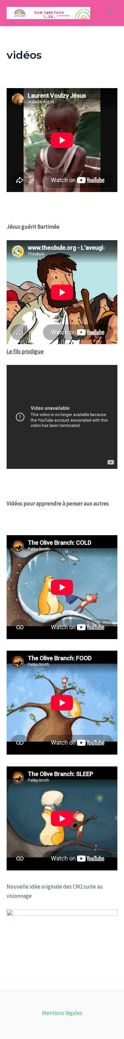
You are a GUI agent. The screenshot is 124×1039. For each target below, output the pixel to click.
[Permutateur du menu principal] (110, 13)
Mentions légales (62, 1013)
